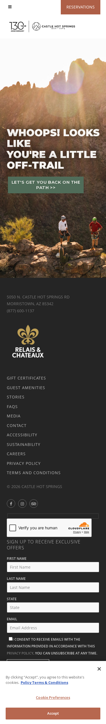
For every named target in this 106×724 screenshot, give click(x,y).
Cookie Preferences (53, 697)
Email (12, 619)
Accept (53, 713)
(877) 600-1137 (20, 310)
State (12, 599)
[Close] (99, 669)
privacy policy (20, 653)
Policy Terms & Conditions (44, 682)
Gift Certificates (26, 378)
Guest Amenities (26, 387)
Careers (16, 453)
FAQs (12, 406)
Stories (16, 397)
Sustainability (23, 444)
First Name (17, 558)
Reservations (80, 7)
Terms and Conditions (34, 472)
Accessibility (22, 434)
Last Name (16, 578)
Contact (17, 425)
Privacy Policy (24, 463)
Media (14, 416)
